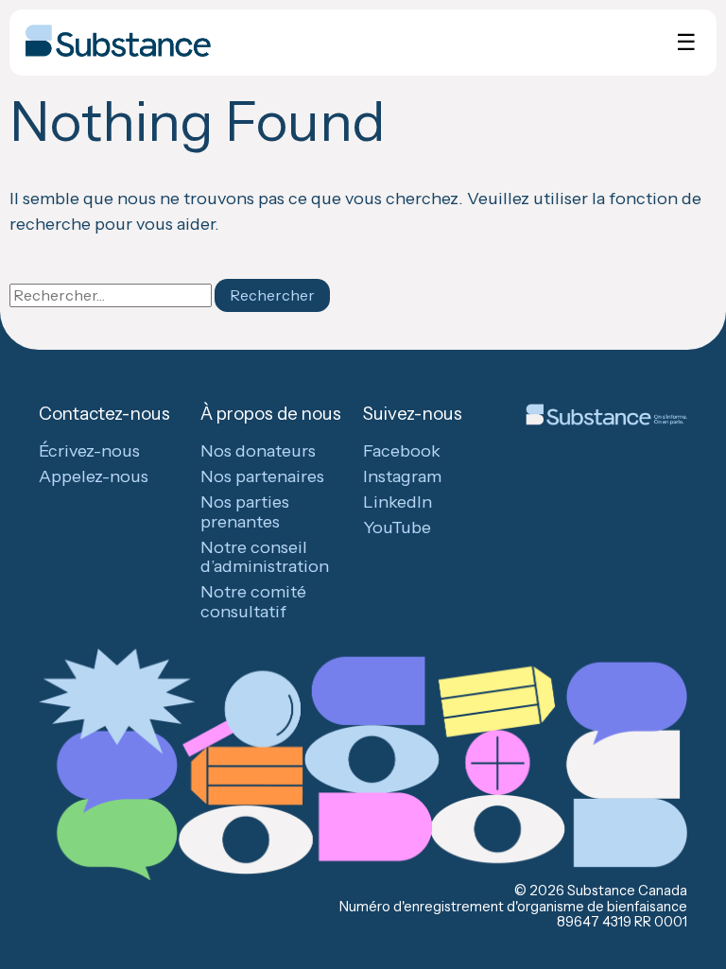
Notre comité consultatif (253, 601)
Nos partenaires (262, 476)
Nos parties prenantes (244, 512)
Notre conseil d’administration (264, 557)
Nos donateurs (258, 451)
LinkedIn (397, 502)
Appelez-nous (93, 476)
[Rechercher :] (112, 295)
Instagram (402, 476)
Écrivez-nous (89, 451)
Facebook (402, 451)
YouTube (397, 527)
